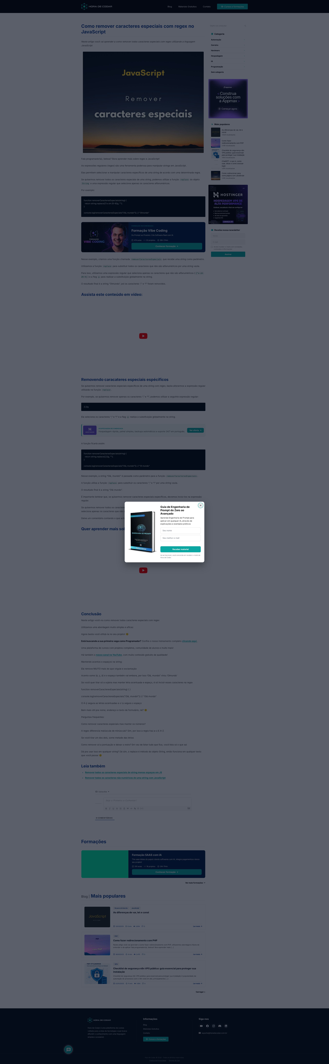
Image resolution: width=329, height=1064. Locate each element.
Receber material (180, 549)
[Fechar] (200, 505)
